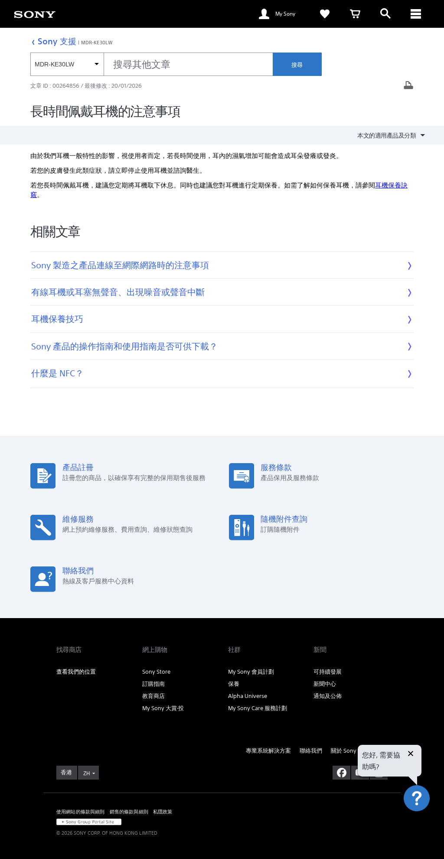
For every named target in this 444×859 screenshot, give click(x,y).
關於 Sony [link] (343, 750)
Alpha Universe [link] (247, 696)
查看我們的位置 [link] (76, 671)
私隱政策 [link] (163, 811)
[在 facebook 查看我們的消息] (341, 773)
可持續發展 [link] (327, 671)
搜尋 (297, 65)
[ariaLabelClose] (416, 14)
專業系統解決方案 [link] (268, 750)
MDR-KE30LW (97, 42)
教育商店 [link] (153, 696)
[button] (426, 822)
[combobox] (151, 64)
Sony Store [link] (156, 671)
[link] (325, 14)
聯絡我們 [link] (311, 750)
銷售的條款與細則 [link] (129, 811)
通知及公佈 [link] (327, 696)
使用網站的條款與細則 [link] (80, 811)
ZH (86, 773)
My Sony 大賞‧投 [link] (163, 708)
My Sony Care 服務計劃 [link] (257, 708)
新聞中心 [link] (324, 684)
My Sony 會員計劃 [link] (251, 671)
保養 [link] (233, 684)
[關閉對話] (410, 754)
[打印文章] (408, 86)
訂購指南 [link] (153, 684)
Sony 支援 (57, 41)
